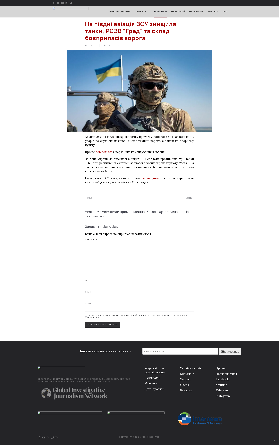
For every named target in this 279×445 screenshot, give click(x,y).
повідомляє (104, 152)
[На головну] (70, 11)
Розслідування (119, 11)
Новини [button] (159, 11)
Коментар (91, 240)
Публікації (178, 11)
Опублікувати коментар (102, 325)
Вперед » (190, 198)
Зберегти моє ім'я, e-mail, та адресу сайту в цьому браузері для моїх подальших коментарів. (136, 316)
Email (88, 292)
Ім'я (87, 280)
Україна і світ (111, 46)
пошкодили (151, 178)
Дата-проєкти (154, 389)
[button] (273, 440)
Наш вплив (196, 11)
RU (225, 11)
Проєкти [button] (140, 11)
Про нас (213, 11)
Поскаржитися (226, 374)
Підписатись (230, 351)
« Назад (88, 198)
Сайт (88, 304)
